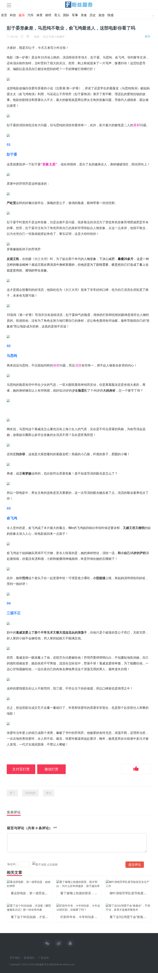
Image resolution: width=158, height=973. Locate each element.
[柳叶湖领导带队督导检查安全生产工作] (128, 883)
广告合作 (43, 957)
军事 (75, 15)
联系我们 (29, 957)
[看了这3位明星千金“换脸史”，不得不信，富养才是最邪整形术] (128, 907)
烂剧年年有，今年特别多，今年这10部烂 (88, 917)
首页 (4, 15)
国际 (66, 15)
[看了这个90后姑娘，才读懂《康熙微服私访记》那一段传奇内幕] (29, 907)
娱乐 (22, 15)
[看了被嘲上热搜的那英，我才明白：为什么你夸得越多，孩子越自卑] (79, 883)
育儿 (57, 15)
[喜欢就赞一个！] (136, 769)
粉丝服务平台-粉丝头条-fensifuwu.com (55, 964)
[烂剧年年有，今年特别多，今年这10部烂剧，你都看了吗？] (79, 907)
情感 (110, 15)
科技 (13, 15)
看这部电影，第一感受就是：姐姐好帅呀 (38, 893)
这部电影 (30, 792)
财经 (48, 15)
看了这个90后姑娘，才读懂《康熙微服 (37, 917)
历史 (93, 15)
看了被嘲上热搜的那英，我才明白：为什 (88, 893)
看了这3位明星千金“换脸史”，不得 (133, 917)
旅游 (101, 15)
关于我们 (15, 957)
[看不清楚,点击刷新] (45, 864)
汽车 (31, 15)
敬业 (48, 792)
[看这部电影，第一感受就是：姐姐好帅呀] (29, 883)
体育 (39, 15)
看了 (12, 792)
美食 (84, 15)
